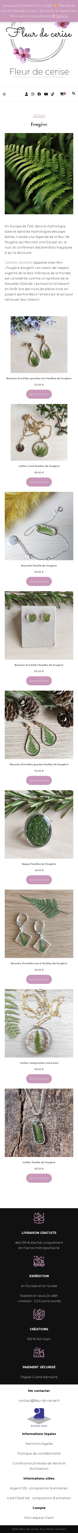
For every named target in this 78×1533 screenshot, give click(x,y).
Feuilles (39, 115)
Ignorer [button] (62, 16)
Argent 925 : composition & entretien (39, 1488)
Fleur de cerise (39, 71)
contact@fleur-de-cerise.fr (39, 1400)
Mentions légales (39, 1444)
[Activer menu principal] (5, 94)
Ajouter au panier (39, 394)
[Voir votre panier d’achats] (62, 94)
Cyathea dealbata (19, 262)
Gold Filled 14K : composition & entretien (39, 1498)
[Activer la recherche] (73, 93)
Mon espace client (39, 1518)
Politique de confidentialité (39, 1453)
